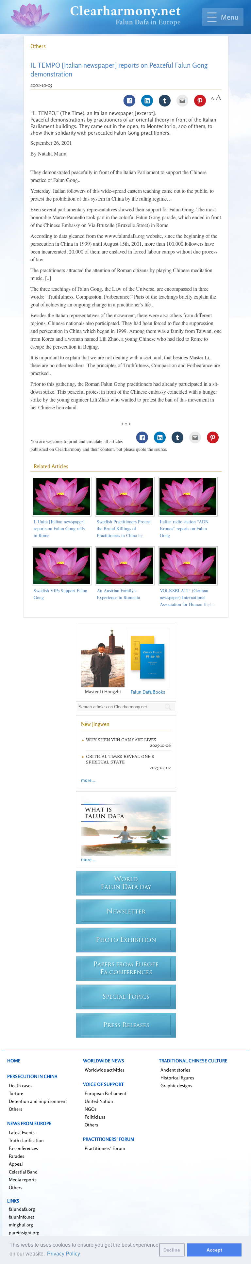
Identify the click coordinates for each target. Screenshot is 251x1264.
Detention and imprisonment (38, 1101)
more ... (88, 780)
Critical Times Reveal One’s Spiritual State (120, 759)
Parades (16, 1156)
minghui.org (21, 1224)
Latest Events (22, 1132)
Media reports (23, 1179)
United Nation (99, 1101)
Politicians (95, 1117)
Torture (16, 1093)
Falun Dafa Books (148, 692)
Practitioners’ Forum (105, 1148)
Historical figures (177, 1077)
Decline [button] (171, 1250)
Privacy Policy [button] (63, 1253)
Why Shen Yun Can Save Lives (121, 739)
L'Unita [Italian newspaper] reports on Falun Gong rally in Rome (59, 528)
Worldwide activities (105, 1070)
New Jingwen (95, 724)
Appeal (16, 1164)
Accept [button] (214, 1250)
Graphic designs (176, 1085)
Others (38, 46)
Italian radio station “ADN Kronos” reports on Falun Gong (184, 528)
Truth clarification (26, 1140)
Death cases (20, 1085)
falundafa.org (22, 1209)
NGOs (90, 1109)
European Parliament (105, 1093)
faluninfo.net (21, 1217)
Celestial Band (23, 1171)
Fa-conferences (23, 1148)
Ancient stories (175, 1070)
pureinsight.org (24, 1232)
